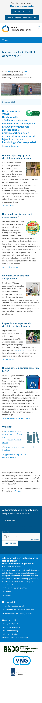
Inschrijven (10, 543)
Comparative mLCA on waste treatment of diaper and (12, 434)
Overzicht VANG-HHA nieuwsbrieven (19, 610)
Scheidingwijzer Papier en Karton (18, 418)
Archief (8, 595)
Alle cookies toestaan (21, 11)
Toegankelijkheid (11, 624)
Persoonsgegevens (12, 627)
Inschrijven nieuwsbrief (14, 606)
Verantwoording (11, 631)
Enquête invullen (11, 267)
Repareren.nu (20, 350)
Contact (8, 592)
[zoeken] (39, 28)
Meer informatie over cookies (22, 6)
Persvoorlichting (11, 634)
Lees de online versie (10, 146)
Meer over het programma (16, 588)
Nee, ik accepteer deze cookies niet (22, 17)
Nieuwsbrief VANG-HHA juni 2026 (18, 613)
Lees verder (9, 205)
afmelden (17, 491)
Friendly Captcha (35, 539)
